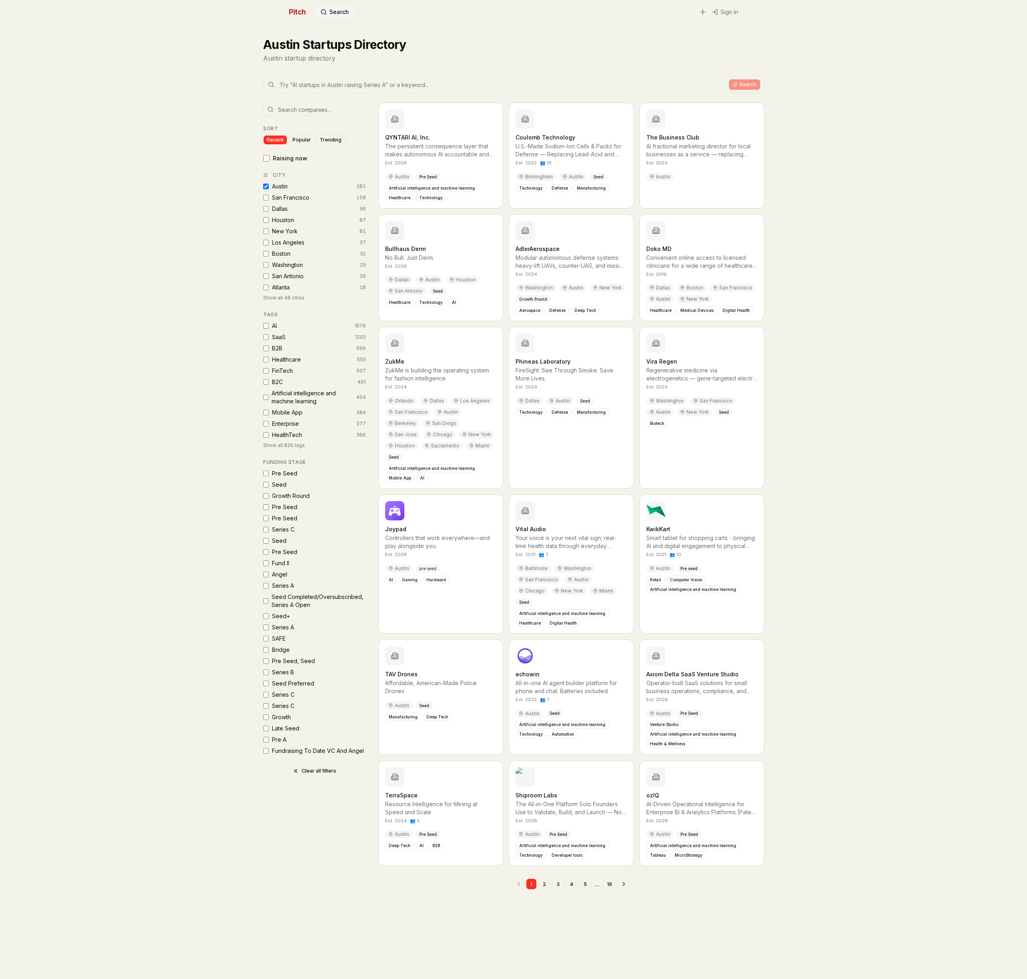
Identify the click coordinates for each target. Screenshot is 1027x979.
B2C (319, 381)
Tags (270, 315)
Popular (301, 140)
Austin (319, 186)
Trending (330, 140)
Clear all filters (319, 771)
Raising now (290, 158)
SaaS (319, 337)
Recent (275, 140)
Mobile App (319, 412)
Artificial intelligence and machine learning (319, 397)
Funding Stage (284, 462)
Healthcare (319, 359)
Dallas (319, 208)
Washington (319, 264)
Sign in (729, 11)
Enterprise (319, 423)
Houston (319, 219)
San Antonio (319, 276)
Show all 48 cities (283, 298)
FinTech (319, 370)
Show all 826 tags (284, 445)
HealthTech (319, 434)
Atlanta (319, 287)
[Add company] (703, 12)
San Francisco (319, 197)
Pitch (297, 12)
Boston (319, 253)
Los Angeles (319, 242)
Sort (270, 128)
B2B (319, 348)
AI (319, 325)
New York (319, 231)
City (279, 175)
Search (339, 11)
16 (609, 884)
